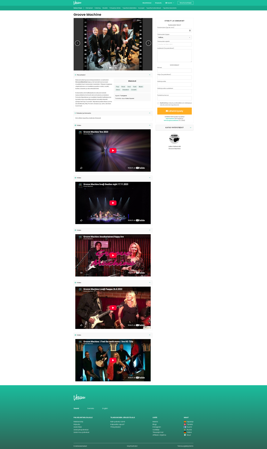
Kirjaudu (158, 3)
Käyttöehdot (132, 446)
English (105, 408)
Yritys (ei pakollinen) (164, 74)
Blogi (154, 424)
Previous (77, 43)
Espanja (189, 421)
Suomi (169, 3)
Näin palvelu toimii (117, 421)
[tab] (113, 75)
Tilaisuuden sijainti (163, 41)
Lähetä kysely (175, 111)
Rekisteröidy (78, 421)
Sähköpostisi (161, 81)
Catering (98, 8)
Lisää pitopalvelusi (81, 429)
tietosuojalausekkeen (171, 120)
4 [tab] (115, 67)
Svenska (90, 408)
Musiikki (105, 8)
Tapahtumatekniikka (129, 8)
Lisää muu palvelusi (81, 432)
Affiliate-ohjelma (159, 435)
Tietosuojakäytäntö (185, 446)
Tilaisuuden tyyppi (163, 34)
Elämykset (89, 8)
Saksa (189, 432)
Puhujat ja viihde (115, 8)
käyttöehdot (170, 118)
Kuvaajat (141, 8)
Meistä (155, 421)
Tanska (189, 424)
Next (148, 43)
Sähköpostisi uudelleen (165, 88)
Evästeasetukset (80, 446)
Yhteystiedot (115, 427)
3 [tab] (114, 67)
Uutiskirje (156, 429)
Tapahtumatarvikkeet (153, 8)
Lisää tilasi (78, 427)
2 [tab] (112, 67)
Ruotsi (189, 429)
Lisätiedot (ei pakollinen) (165, 48)
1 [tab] (110, 67)
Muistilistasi (147, 3)
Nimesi (159, 67)
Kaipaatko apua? (117, 424)
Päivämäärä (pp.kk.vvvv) (165, 27)
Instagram (157, 427)
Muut (188, 435)
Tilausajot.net (158, 432)
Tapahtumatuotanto (170, 8)
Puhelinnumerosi (163, 95)
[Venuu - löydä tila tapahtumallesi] (77, 3)
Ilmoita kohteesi (185, 3)
